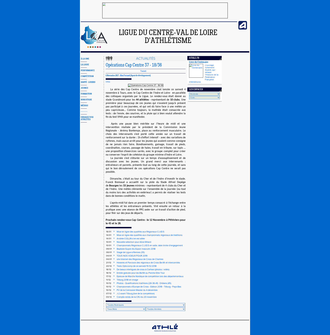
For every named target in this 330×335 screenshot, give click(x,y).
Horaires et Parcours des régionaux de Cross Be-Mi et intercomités (148, 262)
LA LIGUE (85, 65)
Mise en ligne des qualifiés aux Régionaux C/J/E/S (140, 231)
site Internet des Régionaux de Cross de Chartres (140, 259)
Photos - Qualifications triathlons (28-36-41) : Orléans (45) (144, 283)
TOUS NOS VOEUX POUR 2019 (132, 255)
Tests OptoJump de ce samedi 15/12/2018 (137, 266)
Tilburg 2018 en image (127, 279)
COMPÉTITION (87, 76)
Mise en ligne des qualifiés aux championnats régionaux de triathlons (149, 235)
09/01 (109, 249)
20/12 (109, 266)
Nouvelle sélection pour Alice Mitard (134, 242)
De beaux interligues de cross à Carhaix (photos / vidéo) (143, 269)
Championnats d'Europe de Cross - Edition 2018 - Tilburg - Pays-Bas (149, 286)
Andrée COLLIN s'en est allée (131, 238)
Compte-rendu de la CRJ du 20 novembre (137, 297)
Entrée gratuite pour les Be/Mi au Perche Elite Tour (141, 273)
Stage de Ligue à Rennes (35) (131, 252)
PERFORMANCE (88, 70)
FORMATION (86, 94)
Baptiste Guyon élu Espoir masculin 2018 (136, 249)
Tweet (143, 71)
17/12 (108, 276)
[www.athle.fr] (242, 28)
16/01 (108, 231)
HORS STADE (86, 100)
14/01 (108, 235)
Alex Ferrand (125, 76)
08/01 (109, 252)
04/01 (109, 255)
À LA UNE (85, 59)
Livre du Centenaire (198, 62)
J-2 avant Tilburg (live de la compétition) (136, 293)
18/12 (108, 269)
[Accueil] (94, 47)
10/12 (108, 283)
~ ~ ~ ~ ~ (84, 111)
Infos (108, 82)
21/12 (108, 262)
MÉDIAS (84, 105)
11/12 (108, 279)
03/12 (109, 297)
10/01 (108, 242)
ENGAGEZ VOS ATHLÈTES (87, 118)
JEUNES (84, 88)
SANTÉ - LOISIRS (88, 82)
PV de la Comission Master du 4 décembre (137, 290)
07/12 (109, 293)
